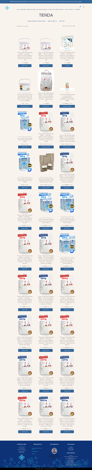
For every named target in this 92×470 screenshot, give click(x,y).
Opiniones (77, 9)
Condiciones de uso (71, 457)
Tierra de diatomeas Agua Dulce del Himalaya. (37, 9)
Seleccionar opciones (25, 106)
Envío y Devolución (70, 459)
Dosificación (51, 9)
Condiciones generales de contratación (70, 458)
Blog (67, 9)
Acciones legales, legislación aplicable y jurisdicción (71, 456)
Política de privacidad (71, 460)
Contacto (71, 9)
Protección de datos (71, 450)
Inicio (18, 9)
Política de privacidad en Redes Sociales (70, 465)
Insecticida (62, 21)
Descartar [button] (80, 1)
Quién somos (23, 9)
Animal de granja (52, 21)
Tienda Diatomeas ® (59, 9)
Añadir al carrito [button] (25, 65)
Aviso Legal (70, 455)
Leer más (67, 65)
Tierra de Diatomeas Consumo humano (36, 21)
